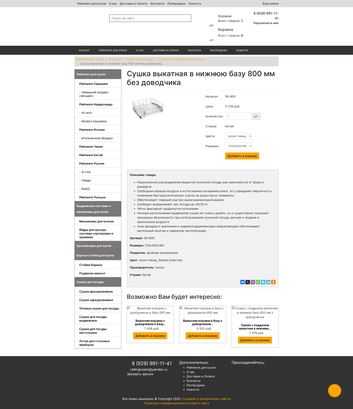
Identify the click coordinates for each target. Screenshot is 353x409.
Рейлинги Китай (91, 155)
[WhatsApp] (258, 282)
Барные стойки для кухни (95, 255)
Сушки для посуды (90, 282)
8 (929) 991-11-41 (151, 363)
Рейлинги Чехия (91, 146)
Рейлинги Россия (91, 163)
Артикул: (212, 96)
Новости (194, 3)
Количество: (214, 116)
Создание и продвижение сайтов (206, 399)
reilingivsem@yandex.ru (148, 369)
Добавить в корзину (242, 156)
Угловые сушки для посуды (99, 308)
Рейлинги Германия (93, 84)
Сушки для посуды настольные (93, 330)
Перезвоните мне (265, 23)
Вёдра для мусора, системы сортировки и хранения (96, 233)
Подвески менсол (92, 273)
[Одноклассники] (273, 282)
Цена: (209, 106)
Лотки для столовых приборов (94, 343)
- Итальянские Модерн (96, 138)
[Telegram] (268, 282)
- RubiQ (84, 189)
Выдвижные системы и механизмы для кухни (93, 209)
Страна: (211, 126)
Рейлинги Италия (92, 129)
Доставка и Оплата (134, 3)
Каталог (84, 50)
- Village (85, 180)
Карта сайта (200, 403)
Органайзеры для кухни (93, 246)
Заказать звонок (140, 374)
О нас (113, 3)
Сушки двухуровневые (96, 291)
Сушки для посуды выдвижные (93, 318)
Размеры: (212, 146)
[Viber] (253, 282)
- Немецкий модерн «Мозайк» (93, 94)
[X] (247, 282)
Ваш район (271, 3)
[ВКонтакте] (242, 282)
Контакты (157, 3)
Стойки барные (90, 265)
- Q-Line (85, 172)
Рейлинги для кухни (91, 3)
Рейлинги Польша (92, 197)
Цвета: (210, 136)
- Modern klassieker (93, 121)
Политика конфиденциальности (167, 403)
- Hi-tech (85, 113)
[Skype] (263, 282)
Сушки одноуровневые (96, 300)
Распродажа (176, 3)
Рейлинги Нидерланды (96, 104)
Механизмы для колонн (96, 221)
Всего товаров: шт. (226, 34)
